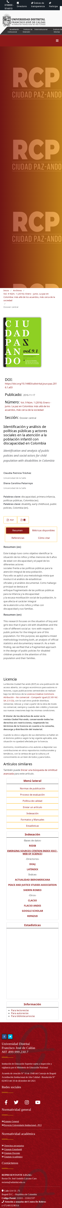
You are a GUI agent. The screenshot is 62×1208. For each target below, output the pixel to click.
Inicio (6, 290)
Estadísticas (32, 825)
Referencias (18, 537)
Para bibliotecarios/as (23, 1016)
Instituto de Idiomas (57, 30)
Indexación (32, 813)
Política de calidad (32, 800)
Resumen (17, 530)
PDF (11, 519)
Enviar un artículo (32, 807)
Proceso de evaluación (32, 794)
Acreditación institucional (13, 30)
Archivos (17, 290)
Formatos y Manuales (32, 819)
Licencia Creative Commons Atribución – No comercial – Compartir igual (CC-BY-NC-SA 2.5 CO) (30, 697)
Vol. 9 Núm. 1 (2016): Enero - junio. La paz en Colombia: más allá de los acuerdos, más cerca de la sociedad (29, 297)
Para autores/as (20, 1013)
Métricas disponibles (43, 530)
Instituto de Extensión (27, 30)
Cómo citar (44, 537)
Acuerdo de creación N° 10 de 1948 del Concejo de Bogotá (29, 1073)
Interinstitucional (40, 29)
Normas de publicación (32, 788)
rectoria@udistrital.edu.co (13, 1182)
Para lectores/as (20, 1010)
